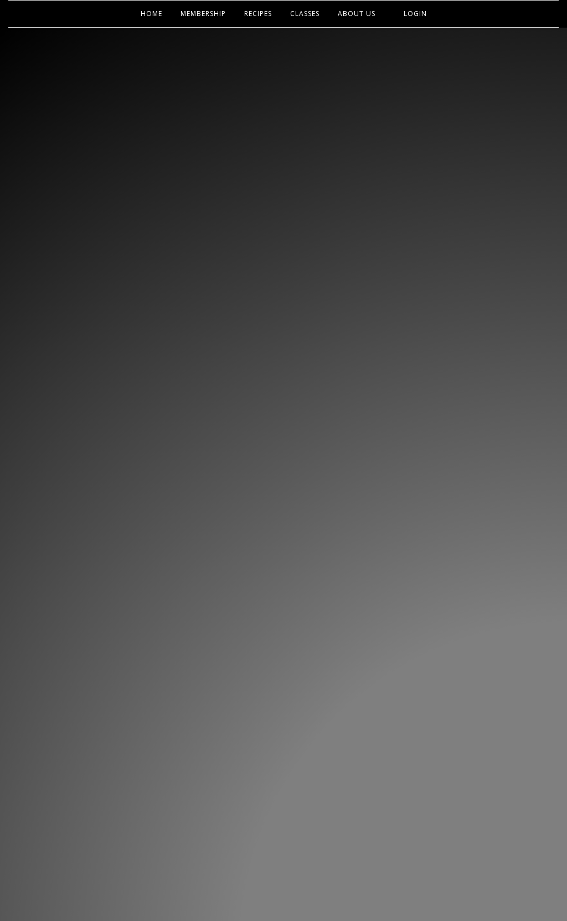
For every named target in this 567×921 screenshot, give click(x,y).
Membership (203, 13)
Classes (304, 13)
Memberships (283, 244)
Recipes (258, 13)
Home (151, 13)
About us (356, 13)
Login (415, 13)
